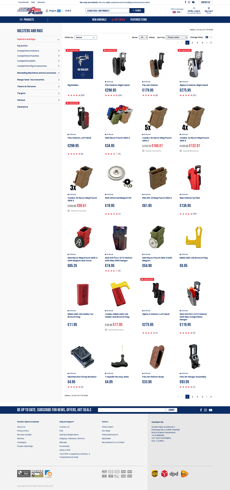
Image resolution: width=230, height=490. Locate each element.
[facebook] (186, 2)
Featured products (110, 434)
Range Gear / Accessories (30, 79)
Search (138, 10)
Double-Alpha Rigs (25, 446)
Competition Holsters (28, 50)
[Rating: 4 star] (111, 153)
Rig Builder (22, 45)
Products (29, 20)
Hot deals (106, 431)
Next (211, 43)
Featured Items (138, 20)
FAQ (33, 2)
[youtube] (193, 2)
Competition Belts (26, 61)
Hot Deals (120, 20)
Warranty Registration (69, 434)
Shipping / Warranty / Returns (72, 438)
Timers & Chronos (26, 86)
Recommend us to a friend (113, 442)
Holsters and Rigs (26, 39)
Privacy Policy (23, 431)
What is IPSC (65, 450)
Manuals (63, 442)
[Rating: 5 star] (74, 95)
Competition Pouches (28, 55)
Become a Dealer (24, 434)
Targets (21, 93)
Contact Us (64, 427)
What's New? (108, 427)
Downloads (24, 2)
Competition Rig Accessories (32, 66)
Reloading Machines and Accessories (36, 72)
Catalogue (21, 442)
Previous (178, 43)
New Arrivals (99, 20)
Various (21, 100)
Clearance (22, 106)
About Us (21, 427)
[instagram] (189, 2)
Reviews (41, 2)
